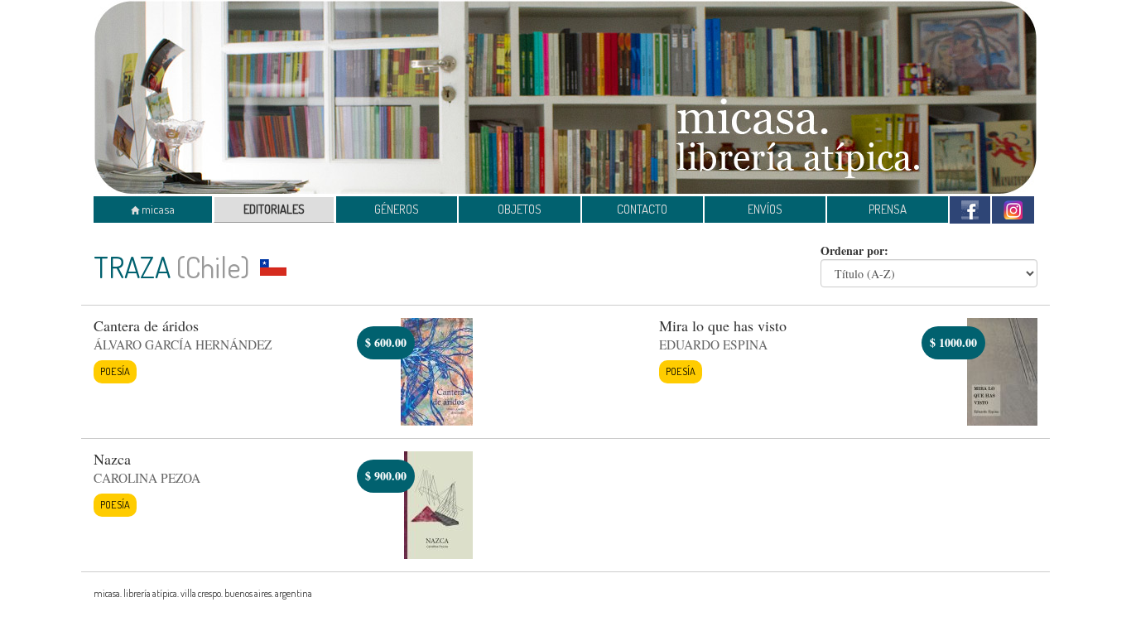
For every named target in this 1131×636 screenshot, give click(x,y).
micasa (157, 209)
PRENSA (888, 209)
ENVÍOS (765, 209)
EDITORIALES (274, 209)
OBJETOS (519, 209)
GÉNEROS (396, 209)
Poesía (115, 371)
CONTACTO (642, 209)
